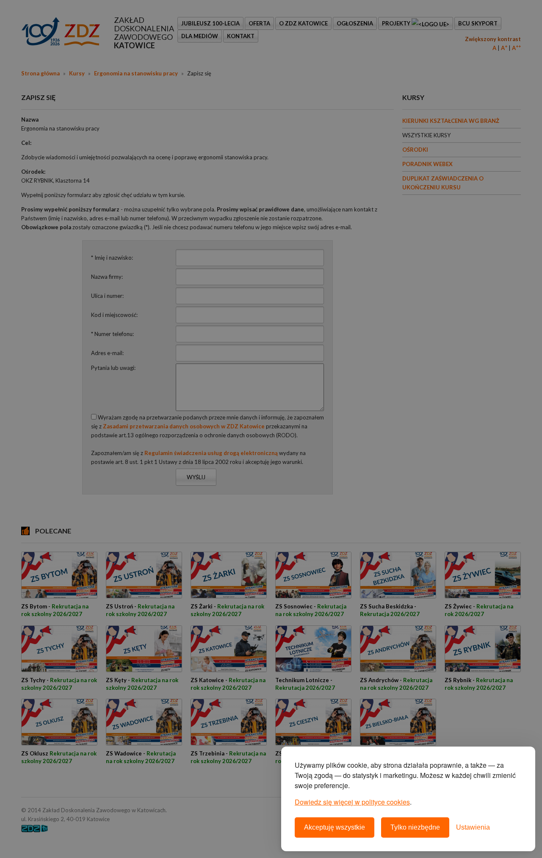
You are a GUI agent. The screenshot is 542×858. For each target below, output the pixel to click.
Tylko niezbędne (415, 827)
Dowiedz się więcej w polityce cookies (352, 802)
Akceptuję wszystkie (334, 827)
